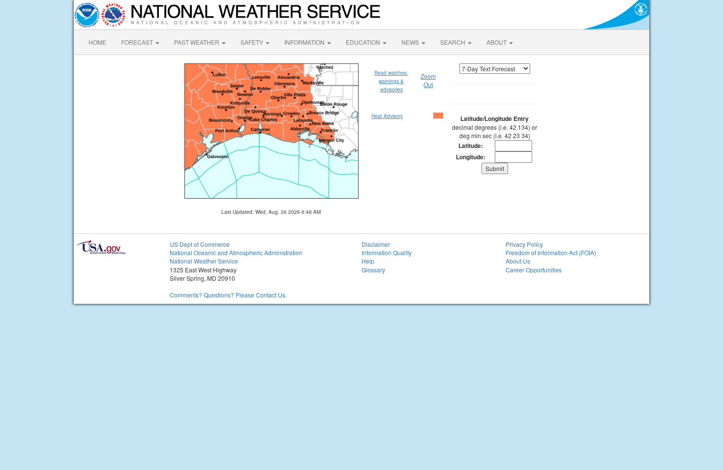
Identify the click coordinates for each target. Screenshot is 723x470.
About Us (518, 261)
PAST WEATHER (197, 42)
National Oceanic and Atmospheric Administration (236, 252)
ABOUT (497, 42)
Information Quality (387, 252)
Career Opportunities (534, 269)
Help (368, 261)
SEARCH (453, 42)
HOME (97, 42)
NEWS (411, 42)
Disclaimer (376, 244)
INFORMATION (305, 42)
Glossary (373, 269)
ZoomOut (428, 80)
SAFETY (253, 42)
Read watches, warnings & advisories (391, 81)
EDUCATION (364, 42)
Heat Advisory (387, 116)
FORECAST (137, 42)
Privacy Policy (524, 244)
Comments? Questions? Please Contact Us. (228, 295)
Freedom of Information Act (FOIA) (551, 252)
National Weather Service (204, 261)
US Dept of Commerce (200, 244)
